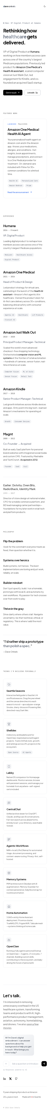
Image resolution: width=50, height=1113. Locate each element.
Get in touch (11, 92)
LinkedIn (31, 92)
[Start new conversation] (6, 1064)
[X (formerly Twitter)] (10, 1078)
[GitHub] (16, 1078)
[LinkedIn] (4, 1078)
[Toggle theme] (45, 6)
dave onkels (9, 6)
